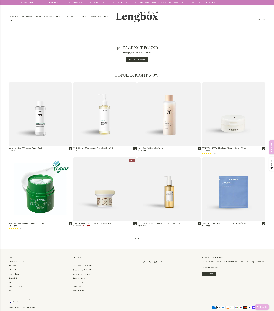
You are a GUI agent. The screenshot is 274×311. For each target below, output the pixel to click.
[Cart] (259, 18)
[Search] (253, 18)
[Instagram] (144, 261)
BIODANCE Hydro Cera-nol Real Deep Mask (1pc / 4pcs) (224, 223)
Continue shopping (137, 60)
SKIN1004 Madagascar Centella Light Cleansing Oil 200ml (160, 223)
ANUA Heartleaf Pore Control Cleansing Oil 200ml (93, 148)
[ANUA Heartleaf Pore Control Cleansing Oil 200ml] (105, 114)
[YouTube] (155, 261)
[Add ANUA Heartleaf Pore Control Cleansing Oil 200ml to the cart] (135, 148)
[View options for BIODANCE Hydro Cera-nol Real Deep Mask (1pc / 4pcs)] (263, 223)
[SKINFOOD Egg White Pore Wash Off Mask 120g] (105, 189)
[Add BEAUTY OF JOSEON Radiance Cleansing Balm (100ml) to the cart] (263, 148)
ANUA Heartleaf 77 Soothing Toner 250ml (25, 148)
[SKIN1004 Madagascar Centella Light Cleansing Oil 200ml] (169, 189)
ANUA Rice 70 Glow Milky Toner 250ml (152, 148)
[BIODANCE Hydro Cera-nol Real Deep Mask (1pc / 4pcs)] (233, 189)
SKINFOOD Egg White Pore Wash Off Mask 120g (92, 223)
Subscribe (208, 274)
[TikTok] (161, 261)
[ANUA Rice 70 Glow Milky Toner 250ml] (169, 114)
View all (137, 238)
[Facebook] (138, 261)
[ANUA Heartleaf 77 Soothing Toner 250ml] (40, 114)
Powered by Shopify (29, 307)
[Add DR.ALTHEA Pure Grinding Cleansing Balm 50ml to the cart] (70, 223)
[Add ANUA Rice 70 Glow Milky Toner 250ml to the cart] (199, 148)
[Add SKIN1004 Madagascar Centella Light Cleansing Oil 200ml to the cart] (199, 223)
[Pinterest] (149, 261)
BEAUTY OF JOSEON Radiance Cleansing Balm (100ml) (224, 148)
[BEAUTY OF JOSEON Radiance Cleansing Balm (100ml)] (233, 114)
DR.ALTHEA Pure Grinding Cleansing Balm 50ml (27, 223)
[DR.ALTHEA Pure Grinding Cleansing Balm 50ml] (40, 189)
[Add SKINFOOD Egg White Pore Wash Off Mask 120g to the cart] (135, 223)
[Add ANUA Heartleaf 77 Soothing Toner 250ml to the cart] (70, 148)
